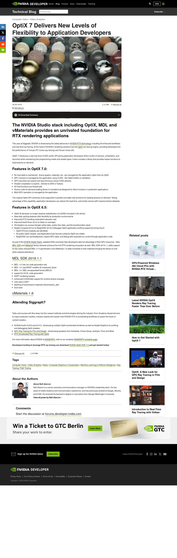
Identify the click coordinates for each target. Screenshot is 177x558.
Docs (72, 3)
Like (107, 104)
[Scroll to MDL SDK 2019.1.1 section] (44, 259)
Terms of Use (48, 476)
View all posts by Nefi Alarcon (47, 397)
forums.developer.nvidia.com (63, 414)
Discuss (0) (116, 104)
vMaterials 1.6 (22, 293)
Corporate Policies (75, 476)
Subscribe (158, 11)
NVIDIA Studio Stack (33, 242)
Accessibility (60, 476)
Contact (88, 476)
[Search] (150, 4)
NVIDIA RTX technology (80, 143)
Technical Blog (24, 11)
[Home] (20, 4)
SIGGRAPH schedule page (85, 339)
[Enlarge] (118, 301)
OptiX (80, 146)
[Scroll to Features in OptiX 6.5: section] (48, 208)
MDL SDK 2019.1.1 (27, 258)
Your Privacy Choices (32, 476)
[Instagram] (151, 454)
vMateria (29, 245)
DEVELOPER (39, 4)
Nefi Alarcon (19, 108)
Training (91, 3)
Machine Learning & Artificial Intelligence (98, 365)
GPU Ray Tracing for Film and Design (30, 331)
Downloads (81, 3)
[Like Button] (103, 104)
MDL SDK (16, 245)
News (45, 365)
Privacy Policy (15, 476)
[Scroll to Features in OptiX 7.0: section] (48, 169)
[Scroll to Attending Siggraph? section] (13, 307)
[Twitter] (160, 454)
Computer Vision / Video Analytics (28, 19)
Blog (58, 3)
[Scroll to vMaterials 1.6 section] (35, 294)
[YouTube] (165, 454)
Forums (65, 3)
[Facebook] (147, 454)
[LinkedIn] (155, 454)
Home (51, 3)
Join (157, 4)
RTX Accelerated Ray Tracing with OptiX (31, 334)
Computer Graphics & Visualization (64, 365)
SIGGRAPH (50, 339)
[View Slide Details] (88, 428)
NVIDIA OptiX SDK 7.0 (79, 345)
